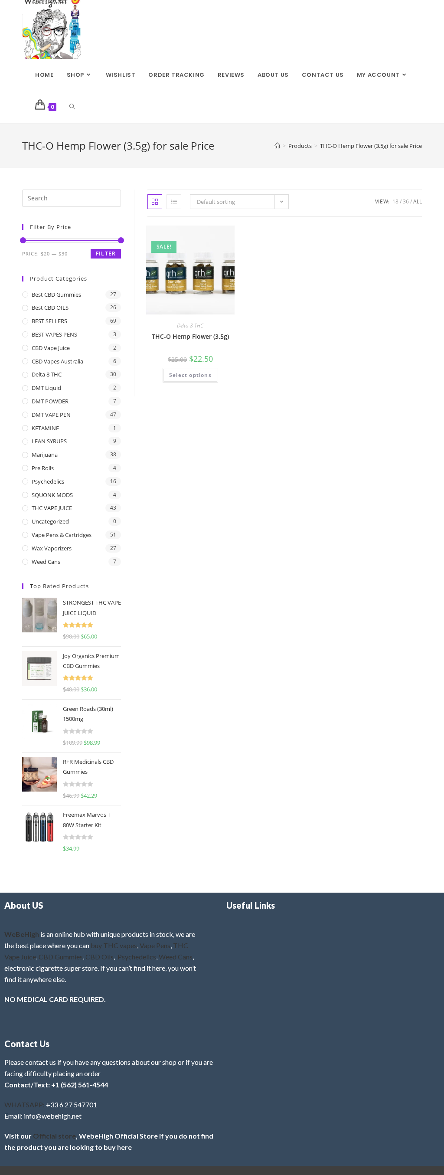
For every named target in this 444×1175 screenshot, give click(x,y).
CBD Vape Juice (51, 348)
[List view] (173, 201)
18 (395, 201)
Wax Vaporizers (52, 548)
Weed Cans (46, 562)
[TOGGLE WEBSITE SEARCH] (72, 107)
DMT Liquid (46, 388)
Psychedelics (48, 481)
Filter (106, 253)
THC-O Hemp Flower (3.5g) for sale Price (371, 146)
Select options (190, 375)
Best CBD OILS (50, 307)
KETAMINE (45, 428)
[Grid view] (154, 201)
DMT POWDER (50, 401)
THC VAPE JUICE (52, 508)
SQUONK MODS (52, 495)
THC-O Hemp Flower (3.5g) (190, 336)
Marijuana (45, 454)
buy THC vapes (114, 945)
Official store (54, 1136)
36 (406, 201)
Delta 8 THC (190, 325)
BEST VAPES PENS (54, 334)
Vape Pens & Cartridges (61, 535)
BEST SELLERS (49, 321)
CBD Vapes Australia (57, 361)
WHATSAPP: (24, 1104)
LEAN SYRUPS (49, 441)
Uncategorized (50, 521)
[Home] (277, 146)
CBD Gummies (61, 956)
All (417, 201)
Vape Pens (155, 945)
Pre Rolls (43, 468)
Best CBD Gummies (56, 294)
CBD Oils (99, 956)
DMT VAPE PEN (51, 415)
